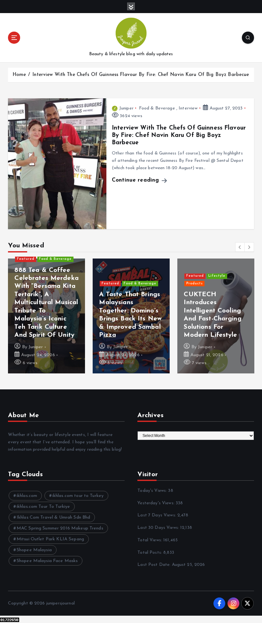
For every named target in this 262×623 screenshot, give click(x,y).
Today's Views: (152, 491)
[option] (46, 316)
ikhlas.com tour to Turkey (78, 495)
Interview (188, 108)
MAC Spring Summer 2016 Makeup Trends (60, 528)
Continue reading (136, 180)
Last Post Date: (154, 565)
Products (194, 283)
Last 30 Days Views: (158, 528)
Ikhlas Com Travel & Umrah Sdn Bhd (53, 517)
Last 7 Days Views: (157, 515)
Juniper (126, 108)
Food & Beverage (157, 108)
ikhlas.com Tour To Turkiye (43, 506)
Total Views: (150, 540)
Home (19, 74)
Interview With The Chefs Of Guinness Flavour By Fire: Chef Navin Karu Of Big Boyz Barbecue (140, 74)
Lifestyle (216, 276)
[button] (240, 247)
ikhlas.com (27, 495)
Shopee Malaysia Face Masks (47, 561)
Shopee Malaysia (34, 550)
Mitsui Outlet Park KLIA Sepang (50, 539)
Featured (26, 259)
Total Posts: (150, 553)
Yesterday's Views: (156, 503)
